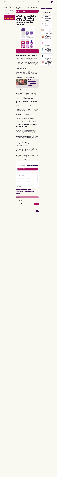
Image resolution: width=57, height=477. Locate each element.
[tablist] (27, 173)
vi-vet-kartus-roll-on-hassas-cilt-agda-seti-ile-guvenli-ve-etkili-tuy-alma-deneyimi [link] (26, 8)
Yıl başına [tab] (34, 172)
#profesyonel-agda (19, 191)
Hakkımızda (29, 1)
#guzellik (17, 193)
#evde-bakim (28, 189)
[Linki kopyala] (25, 201)
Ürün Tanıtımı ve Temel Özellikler (9, 8)
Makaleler (17, 1)
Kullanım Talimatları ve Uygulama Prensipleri (9, 10)
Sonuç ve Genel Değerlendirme (9, 13)
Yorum (37, 211)
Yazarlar (33, 1)
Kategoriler (22, 1)
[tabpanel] (27, 178)
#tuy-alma (31, 191)
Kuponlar (37, 1)
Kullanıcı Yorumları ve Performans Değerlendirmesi (9, 12)
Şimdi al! (46, 8)
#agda (17, 189)
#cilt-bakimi (26, 191)
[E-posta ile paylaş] (23, 201)
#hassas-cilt (22, 189)
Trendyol (32, 165)
